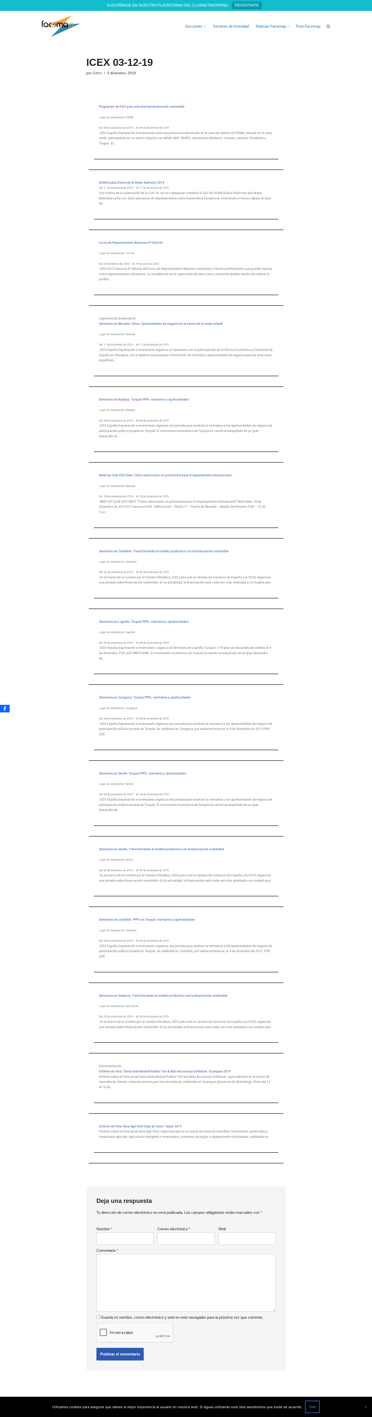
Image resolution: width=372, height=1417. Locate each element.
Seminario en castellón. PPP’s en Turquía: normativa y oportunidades (147, 919)
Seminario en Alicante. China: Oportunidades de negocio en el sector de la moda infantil (161, 324)
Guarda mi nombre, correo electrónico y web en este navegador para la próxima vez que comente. (182, 1317)
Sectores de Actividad (231, 26)
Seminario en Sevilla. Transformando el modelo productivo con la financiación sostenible (161, 849)
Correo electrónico (173, 1229)
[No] (365, 1406)
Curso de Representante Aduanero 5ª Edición (131, 242)
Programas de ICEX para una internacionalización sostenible (141, 106)
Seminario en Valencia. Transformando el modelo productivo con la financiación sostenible (163, 995)
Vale (312, 1407)
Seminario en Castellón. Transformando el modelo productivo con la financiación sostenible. (164, 551)
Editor (97, 73)
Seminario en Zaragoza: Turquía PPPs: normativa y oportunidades (145, 697)
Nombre (104, 1229)
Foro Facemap (308, 26)
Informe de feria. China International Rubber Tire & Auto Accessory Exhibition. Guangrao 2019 (165, 1071)
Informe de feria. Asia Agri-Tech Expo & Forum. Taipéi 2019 (140, 1126)
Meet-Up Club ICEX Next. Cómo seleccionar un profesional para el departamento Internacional (165, 475)
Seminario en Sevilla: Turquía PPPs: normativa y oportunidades (142, 773)
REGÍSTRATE (247, 5)
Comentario (107, 1250)
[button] (205, 26)
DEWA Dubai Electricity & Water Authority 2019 (131, 182)
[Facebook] (5, 708)
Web (222, 1229)
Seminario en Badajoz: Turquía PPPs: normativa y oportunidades (144, 399)
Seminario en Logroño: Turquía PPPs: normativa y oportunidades (144, 622)
